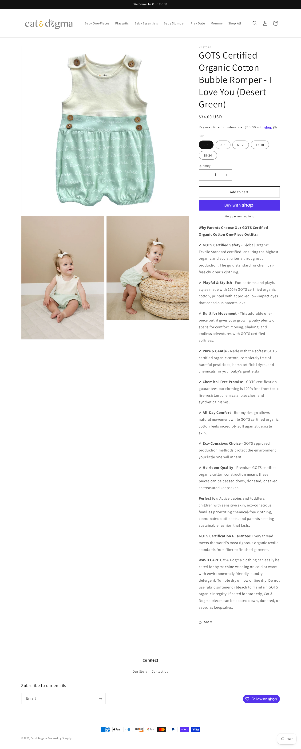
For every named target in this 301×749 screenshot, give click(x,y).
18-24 (208, 155)
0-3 (206, 145)
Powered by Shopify (60, 738)
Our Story (140, 671)
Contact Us (160, 671)
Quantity (204, 166)
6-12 (240, 145)
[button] (255, 23)
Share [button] (208, 622)
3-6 (223, 145)
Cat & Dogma (39, 738)
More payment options (239, 216)
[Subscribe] (100, 698)
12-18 (260, 145)
